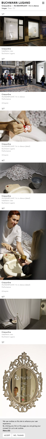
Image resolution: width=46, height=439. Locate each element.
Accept (7, 435)
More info (6, 430)
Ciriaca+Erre (6, 49)
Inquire (5, 103)
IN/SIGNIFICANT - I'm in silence (20, 6)
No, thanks (18, 435)
